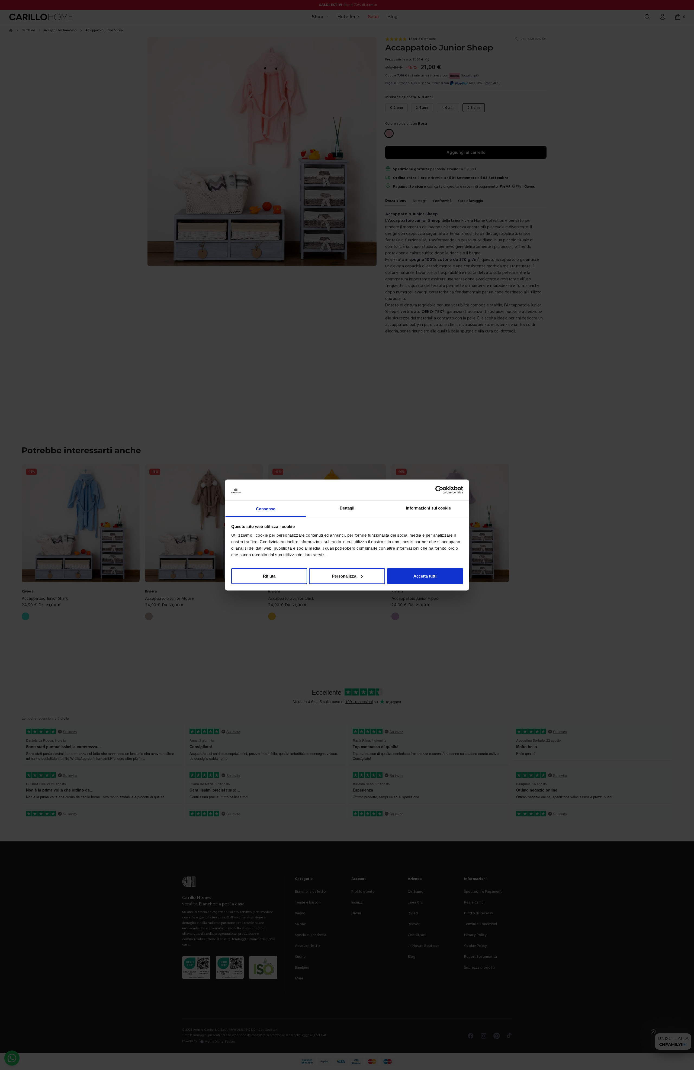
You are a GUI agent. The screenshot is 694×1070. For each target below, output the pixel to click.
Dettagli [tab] (347, 507)
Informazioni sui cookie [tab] (428, 507)
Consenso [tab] (265, 508)
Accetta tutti (424, 576)
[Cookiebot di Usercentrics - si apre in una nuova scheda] (439, 490)
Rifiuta (269, 576)
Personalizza (344, 576)
